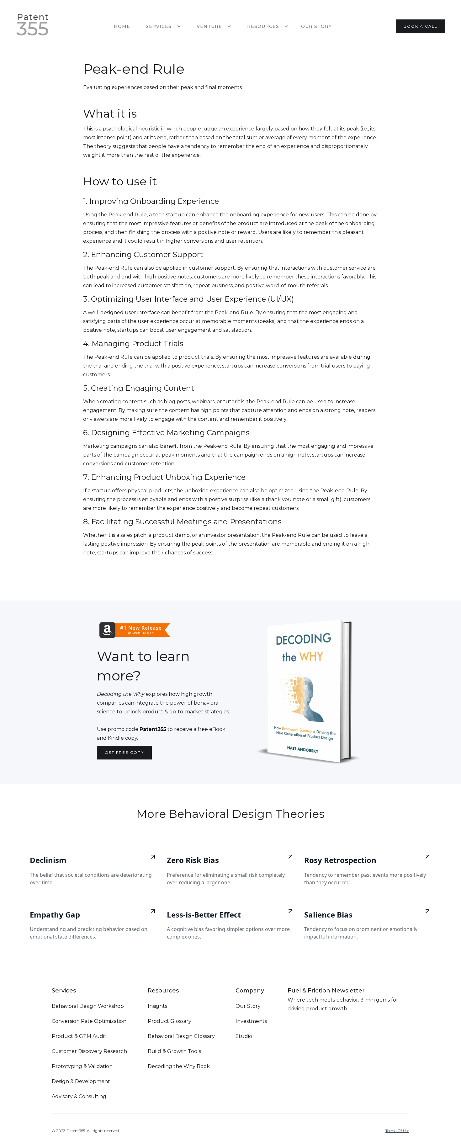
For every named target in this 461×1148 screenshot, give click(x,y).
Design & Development (81, 1081)
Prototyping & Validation (82, 1066)
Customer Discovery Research (89, 1051)
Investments (251, 1021)
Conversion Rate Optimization (89, 1021)
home (122, 26)
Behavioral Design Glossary (181, 1036)
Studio (244, 1036)
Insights (157, 1006)
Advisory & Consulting (79, 1096)
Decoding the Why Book (179, 1066)
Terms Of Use (397, 1130)
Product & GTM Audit (79, 1036)
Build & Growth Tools (174, 1051)
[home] (33, 26)
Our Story (316, 26)
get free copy (124, 752)
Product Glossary (169, 1021)
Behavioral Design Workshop (88, 1006)
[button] (162, 26)
